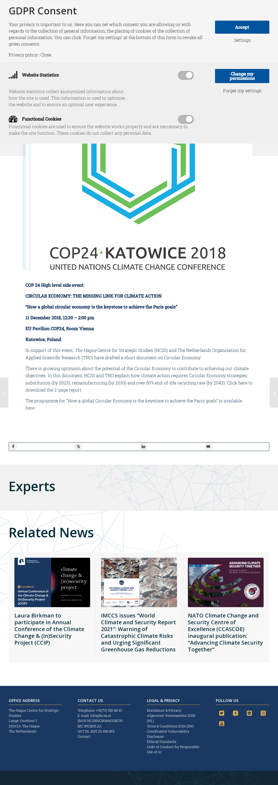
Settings (242, 40)
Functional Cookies (41, 119)
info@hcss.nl (100, 715)
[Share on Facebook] (13, 447)
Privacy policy (23, 55)
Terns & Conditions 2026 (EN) (170, 726)
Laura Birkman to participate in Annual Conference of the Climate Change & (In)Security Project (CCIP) (49, 629)
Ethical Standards (161, 741)
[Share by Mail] (208, 447)
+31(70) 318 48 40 (109, 710)
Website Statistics (40, 75)
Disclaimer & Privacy (164, 710)
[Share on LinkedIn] (143, 447)
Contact (84, 736)
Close (45, 55)
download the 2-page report (53, 390)
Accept (242, 27)
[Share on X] (78, 447)
